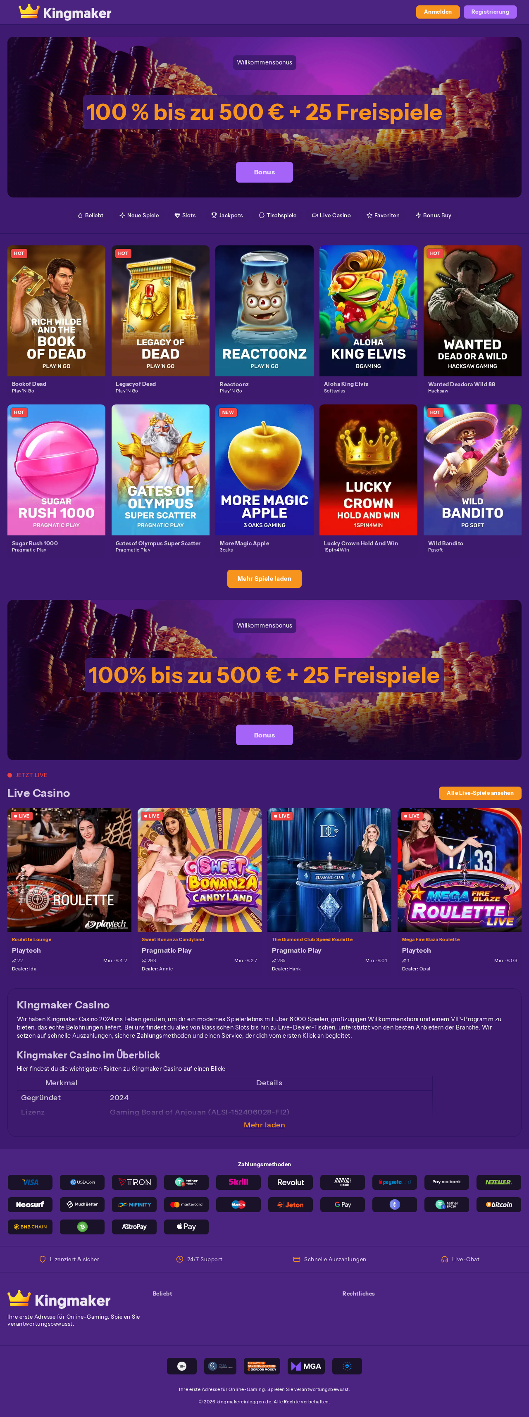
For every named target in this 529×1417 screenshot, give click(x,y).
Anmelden (438, 12)
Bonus (264, 172)
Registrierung (491, 12)
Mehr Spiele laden (265, 578)
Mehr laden (264, 1124)
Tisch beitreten (74, 870)
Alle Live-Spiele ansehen (480, 793)
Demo (61, 319)
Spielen (60, 303)
